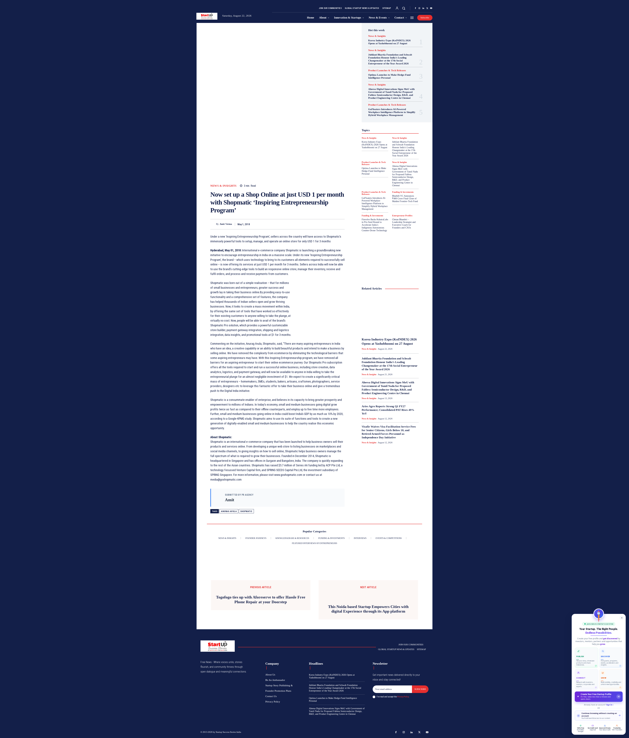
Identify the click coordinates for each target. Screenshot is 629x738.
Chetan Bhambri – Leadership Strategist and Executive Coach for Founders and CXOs (404, 223)
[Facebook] (415, 8)
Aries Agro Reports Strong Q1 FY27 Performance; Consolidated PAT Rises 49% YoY (388, 410)
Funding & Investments (403, 192)
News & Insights (223, 185)
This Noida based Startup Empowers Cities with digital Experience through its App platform (368, 609)
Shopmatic (246, 511)
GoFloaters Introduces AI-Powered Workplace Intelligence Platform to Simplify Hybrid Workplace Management (391, 112)
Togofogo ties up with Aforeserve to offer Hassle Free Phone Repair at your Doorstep (260, 599)
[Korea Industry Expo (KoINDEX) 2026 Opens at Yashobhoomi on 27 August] (390, 314)
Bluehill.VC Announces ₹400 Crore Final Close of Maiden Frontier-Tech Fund (405, 199)
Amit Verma (226, 224)
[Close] (622, 618)
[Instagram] (419, 8)
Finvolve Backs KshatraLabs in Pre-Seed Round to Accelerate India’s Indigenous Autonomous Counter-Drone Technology (375, 225)
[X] (427, 8)
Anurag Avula (229, 511)
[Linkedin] (423, 8)
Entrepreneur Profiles (402, 216)
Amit (229, 499)
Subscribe (420, 689)
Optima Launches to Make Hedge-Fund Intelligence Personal (389, 76)
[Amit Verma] (213, 224)
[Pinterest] (334, 224)
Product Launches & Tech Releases (387, 70)
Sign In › (609, 704)
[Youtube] (431, 8)
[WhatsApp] (341, 224)
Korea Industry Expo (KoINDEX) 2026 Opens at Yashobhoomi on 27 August (389, 42)
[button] (404, 8)
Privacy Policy (403, 696)
